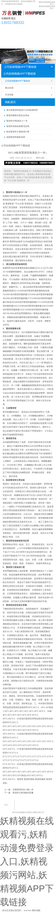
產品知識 (9, 88)
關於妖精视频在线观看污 (25, 39)
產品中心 (14, 27)
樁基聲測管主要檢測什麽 (17, 131)
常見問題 (9, 94)
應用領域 (29, 33)
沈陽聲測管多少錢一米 (23, 789)
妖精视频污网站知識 (12, 33)
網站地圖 (36, 910)
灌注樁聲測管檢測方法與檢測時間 (22, 110)
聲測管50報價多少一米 (16, 121)
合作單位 (7, 39)
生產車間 (41, 33)
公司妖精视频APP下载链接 (20, 66)
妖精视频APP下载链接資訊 (34, 27)
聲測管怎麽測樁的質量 (23, 792)
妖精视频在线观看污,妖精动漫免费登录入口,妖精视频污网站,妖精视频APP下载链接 (27, 861)
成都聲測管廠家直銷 (15, 137)
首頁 (5, 27)
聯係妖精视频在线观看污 (14, 45)
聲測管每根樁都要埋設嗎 (17, 126)
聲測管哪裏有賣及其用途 (17, 115)
